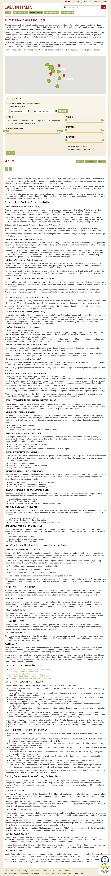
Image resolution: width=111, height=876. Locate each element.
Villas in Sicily (49, 871)
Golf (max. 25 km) (27, 120)
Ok (104, 7)
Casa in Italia (18, 7)
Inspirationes (67, 871)
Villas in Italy (8, 871)
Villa (9, 120)
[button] (50, 74)
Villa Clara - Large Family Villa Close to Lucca (26, 674)
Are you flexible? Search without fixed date (24, 103)
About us (93, 1)
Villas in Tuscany (20, 871)
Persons (89, 161)
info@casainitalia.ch (60, 873)
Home (105, 1)
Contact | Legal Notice (80, 1)
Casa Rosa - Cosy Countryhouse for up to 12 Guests (29, 676)
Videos (58, 871)
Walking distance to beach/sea (79, 149)
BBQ (9, 123)
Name (78, 161)
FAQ (100, 1)
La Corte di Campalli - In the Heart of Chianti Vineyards (30, 670)
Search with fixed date (17, 106)
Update (10, 153)
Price (100, 161)
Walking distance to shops (78, 147)
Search (63, 111)
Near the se (19, 123)
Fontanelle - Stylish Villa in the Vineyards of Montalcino (30, 678)
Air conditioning (54, 120)
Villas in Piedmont (35, 871)
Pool (15, 120)
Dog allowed (41, 120)
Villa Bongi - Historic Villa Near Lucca (23, 672)
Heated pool (30, 123)
